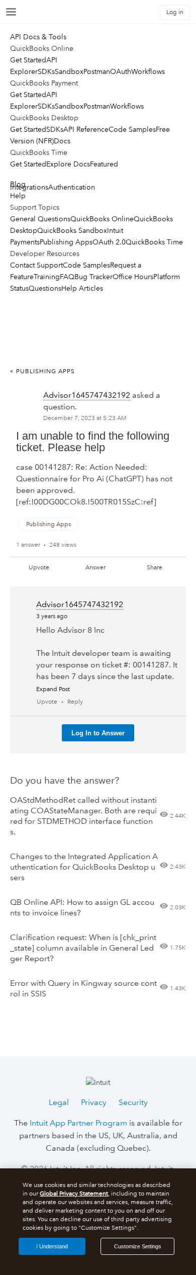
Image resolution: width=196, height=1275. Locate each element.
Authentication (71, 187)
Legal (59, 1102)
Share (154, 567)
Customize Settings (137, 1246)
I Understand (52, 1246)
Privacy (94, 1102)
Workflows (148, 71)
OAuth (120, 71)
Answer (95, 567)
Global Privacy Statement (74, 1194)
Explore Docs (68, 163)
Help (18, 195)
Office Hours (133, 276)
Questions (45, 288)
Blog (18, 184)
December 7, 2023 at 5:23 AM (85, 418)
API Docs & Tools (38, 36)
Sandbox (69, 71)
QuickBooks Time (154, 241)
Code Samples (132, 129)
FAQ (67, 276)
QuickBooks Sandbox (72, 230)
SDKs (46, 71)
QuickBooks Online (102, 218)
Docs (62, 140)
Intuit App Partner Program (78, 1123)
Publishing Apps (66, 241)
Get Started (28, 59)
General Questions (40, 218)
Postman (96, 71)
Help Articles (82, 288)
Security (133, 1102)
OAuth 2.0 (109, 241)
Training (47, 276)
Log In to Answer (98, 733)
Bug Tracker (93, 276)
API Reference (86, 129)
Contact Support (36, 265)
